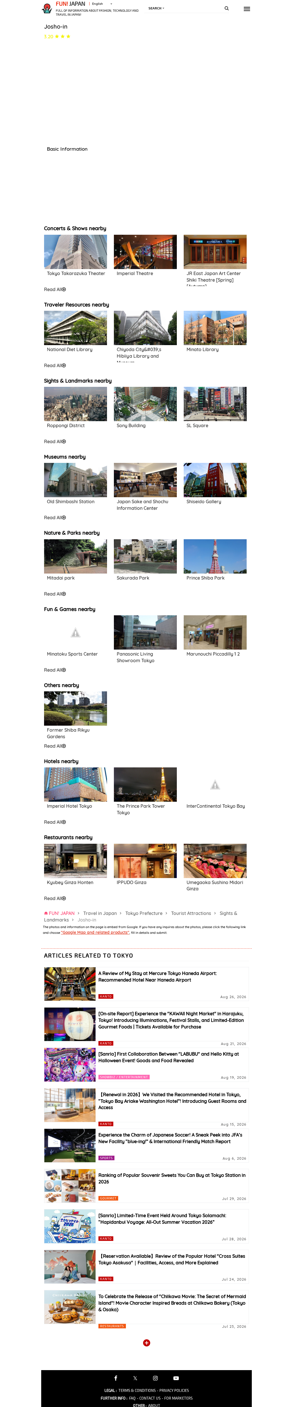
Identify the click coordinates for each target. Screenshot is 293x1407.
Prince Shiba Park (206, 578)
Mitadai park (61, 578)
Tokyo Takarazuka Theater (76, 273)
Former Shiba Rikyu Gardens (68, 733)
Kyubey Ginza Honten (70, 882)
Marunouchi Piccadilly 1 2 (213, 654)
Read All (53, 289)
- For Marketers (177, 1398)
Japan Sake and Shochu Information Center (142, 505)
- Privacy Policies (173, 1390)
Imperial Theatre (135, 273)
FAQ (132, 1398)
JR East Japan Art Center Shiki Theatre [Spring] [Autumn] (214, 278)
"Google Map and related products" (95, 932)
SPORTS (106, 1158)
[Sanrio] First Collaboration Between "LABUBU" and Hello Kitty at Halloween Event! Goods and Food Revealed (168, 1057)
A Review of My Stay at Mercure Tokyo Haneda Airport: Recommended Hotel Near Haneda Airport (157, 976)
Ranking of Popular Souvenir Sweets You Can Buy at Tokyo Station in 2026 (172, 1178)
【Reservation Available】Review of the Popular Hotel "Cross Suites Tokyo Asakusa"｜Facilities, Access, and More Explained (171, 1259)
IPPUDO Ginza (131, 882)
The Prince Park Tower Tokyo (141, 809)
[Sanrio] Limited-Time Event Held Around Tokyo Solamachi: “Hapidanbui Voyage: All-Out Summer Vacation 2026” (162, 1219)
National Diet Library (69, 349)
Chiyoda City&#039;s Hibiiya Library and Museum (139, 354)
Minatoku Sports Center (72, 654)
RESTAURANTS (112, 1326)
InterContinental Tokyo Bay (216, 806)
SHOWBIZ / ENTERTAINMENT (124, 1077)
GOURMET (108, 1198)
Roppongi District (66, 425)
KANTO (106, 996)
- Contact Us (149, 1398)
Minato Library (203, 349)
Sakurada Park (133, 578)
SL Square (197, 425)
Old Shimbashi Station (70, 501)
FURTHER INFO (114, 1398)
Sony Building (131, 425)
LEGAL (110, 1390)
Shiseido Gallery (204, 501)
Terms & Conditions (137, 1390)
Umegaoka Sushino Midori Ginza (215, 885)
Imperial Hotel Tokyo (69, 806)
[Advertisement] (145, 716)
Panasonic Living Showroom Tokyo (136, 657)
